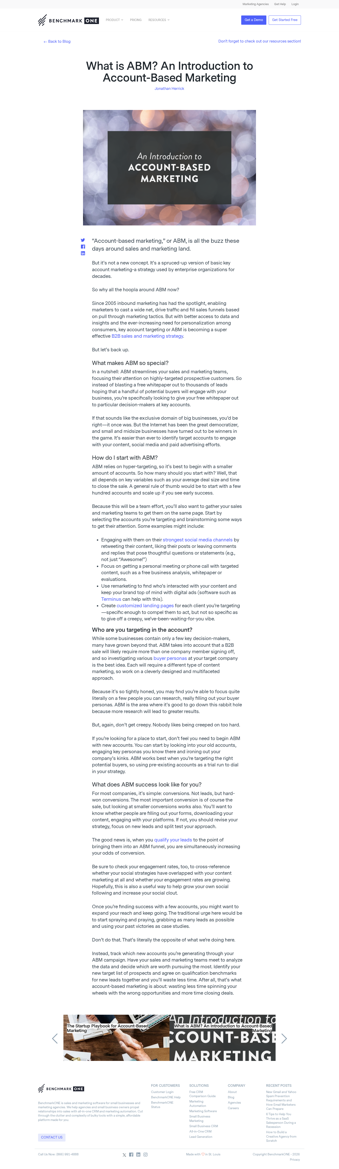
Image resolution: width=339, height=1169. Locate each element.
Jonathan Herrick (169, 88)
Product (113, 20)
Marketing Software (203, 1111)
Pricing (136, 20)
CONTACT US (51, 1137)
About (232, 1092)
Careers (233, 1108)
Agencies (234, 1102)
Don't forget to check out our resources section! (259, 41)
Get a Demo (254, 20)
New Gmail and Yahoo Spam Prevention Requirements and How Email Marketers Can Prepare (281, 1100)
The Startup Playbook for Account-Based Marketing (108, 1028)
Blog (231, 1097)
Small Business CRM (203, 1126)
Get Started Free (284, 20)
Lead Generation (200, 1137)
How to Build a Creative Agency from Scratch (281, 1136)
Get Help (280, 4)
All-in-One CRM (200, 1131)
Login (295, 4)
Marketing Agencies (256, 4)
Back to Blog (59, 41)
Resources (157, 20)
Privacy (295, 1159)
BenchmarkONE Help (166, 1097)
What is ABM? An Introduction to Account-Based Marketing (223, 1028)
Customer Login (162, 1092)
